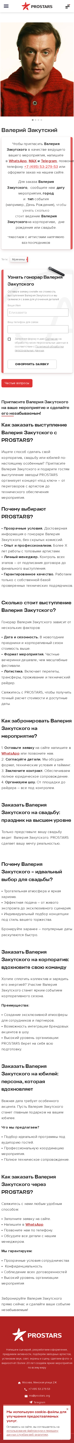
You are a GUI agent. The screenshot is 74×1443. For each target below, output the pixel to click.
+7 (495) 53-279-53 (41, 166)
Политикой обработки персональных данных (39, 348)
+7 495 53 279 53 (39, 1389)
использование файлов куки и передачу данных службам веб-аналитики (32, 1432)
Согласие (51, 339)
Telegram (49, 161)
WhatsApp (18, 161)
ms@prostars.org (39, 1395)
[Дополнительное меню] (68, 6)
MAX (33, 161)
